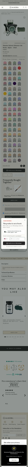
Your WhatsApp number (12, 236)
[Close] (25, 220)
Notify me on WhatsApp (15, 243)
